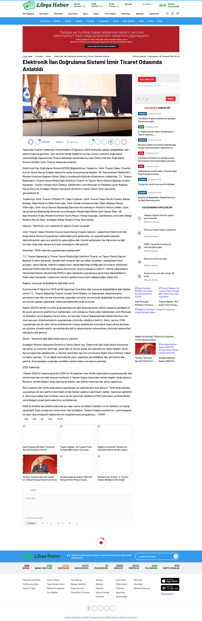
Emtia (150, 21)
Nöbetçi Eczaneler (56, 588)
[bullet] (62, 523)
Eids (34, 419)
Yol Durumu (151, 567)
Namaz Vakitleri (43, 567)
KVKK (108, 617)
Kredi (160, 21)
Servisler (44, 13)
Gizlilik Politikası (90, 617)
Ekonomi (72, 13)
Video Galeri (121, 584)
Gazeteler (154, 13)
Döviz (141, 21)
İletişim (79, 617)
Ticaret (60, 419)
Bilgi (26, 419)
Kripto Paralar (171, 567)
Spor (85, 13)
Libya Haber (28, 56)
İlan (42, 419)
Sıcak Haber (121, 596)
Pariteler (90, 21)
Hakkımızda (70, 617)
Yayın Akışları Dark (55, 584)
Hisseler (79, 21)
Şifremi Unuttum (142, 588)
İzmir (50, 419)
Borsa (115, 21)
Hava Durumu (81, 567)
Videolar (125, 13)
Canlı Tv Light (29, 588)
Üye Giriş (138, 580)
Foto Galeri (110, 13)
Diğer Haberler (129, 21)
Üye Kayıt (138, 584)
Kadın (96, 13)
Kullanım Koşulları (119, 617)
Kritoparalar (104, 21)
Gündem (58, 13)
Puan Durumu (101, 567)
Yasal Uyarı (132, 617)
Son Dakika (28, 13)
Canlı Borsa (45, 21)
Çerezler (101, 617)
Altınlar (68, 21)
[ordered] (58, 523)
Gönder (31, 523)
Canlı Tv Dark (53, 580)
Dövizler (57, 21)
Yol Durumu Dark (31, 584)
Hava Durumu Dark (32, 580)
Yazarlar (140, 13)
